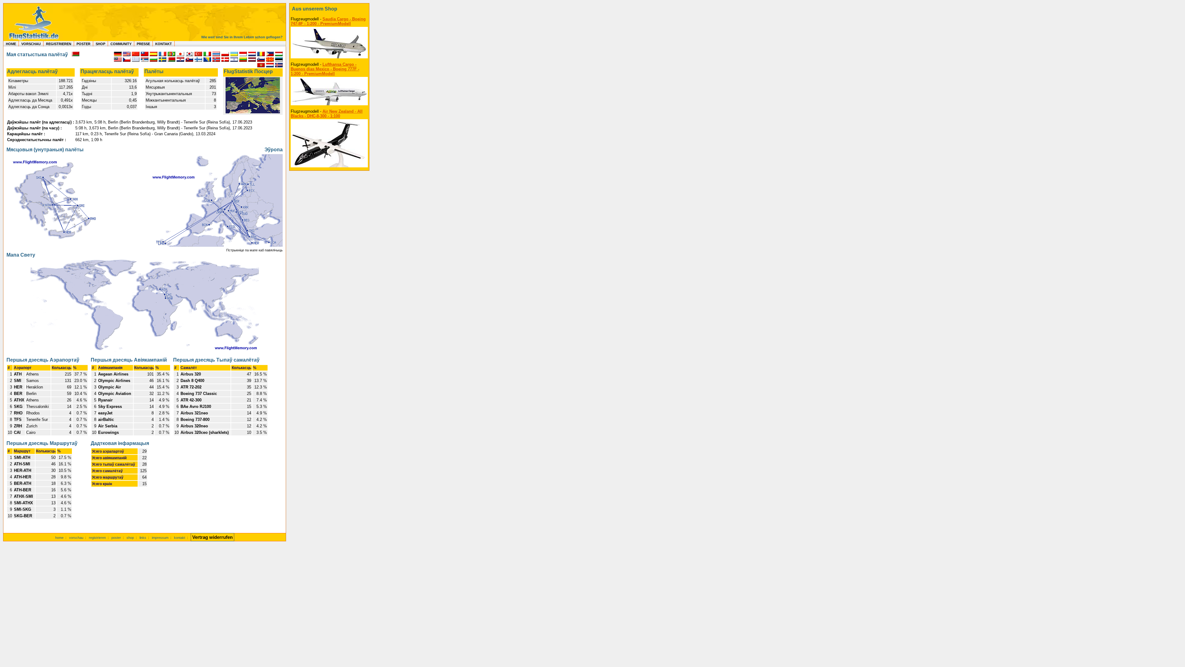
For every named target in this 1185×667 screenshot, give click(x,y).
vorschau (76, 537)
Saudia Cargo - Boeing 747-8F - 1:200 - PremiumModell (328, 21)
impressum (160, 537)
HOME (11, 44)
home (59, 537)
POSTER (83, 44)
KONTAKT (163, 44)
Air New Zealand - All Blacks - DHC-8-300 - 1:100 (327, 113)
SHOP (100, 44)
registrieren (97, 537)
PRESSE (143, 44)
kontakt (179, 537)
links (142, 537)
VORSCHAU (31, 44)
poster (116, 537)
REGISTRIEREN (58, 44)
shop (130, 537)
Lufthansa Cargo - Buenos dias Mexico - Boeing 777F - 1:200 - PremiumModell (325, 69)
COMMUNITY (120, 44)
